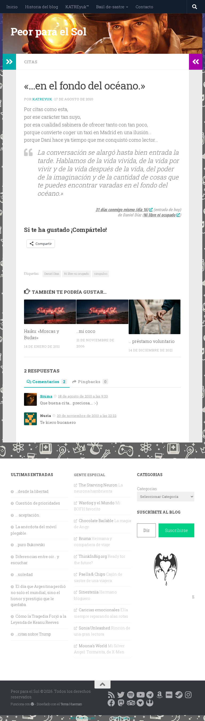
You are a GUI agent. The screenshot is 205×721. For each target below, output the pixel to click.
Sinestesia (88, 592)
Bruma (46, 396)
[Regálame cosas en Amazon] (159, 695)
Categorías (147, 488)
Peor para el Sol (48, 31)
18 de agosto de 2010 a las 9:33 (83, 396)
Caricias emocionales (99, 609)
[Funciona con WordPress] (32, 704)
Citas (30, 61)
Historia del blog (41, 6)
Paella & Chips (92, 574)
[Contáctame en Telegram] (149, 695)
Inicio (12, 6)
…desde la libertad (32, 491)
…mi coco (85, 331)
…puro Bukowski (30, 544)
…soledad (24, 574)
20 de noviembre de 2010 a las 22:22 (86, 415)
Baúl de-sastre (110, 6)
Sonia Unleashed (94, 627)
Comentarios (48, 381)
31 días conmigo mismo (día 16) (122, 209)
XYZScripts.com (123, 718)
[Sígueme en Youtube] (140, 695)
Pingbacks (92, 381)
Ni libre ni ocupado (76, 274)
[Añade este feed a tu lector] (111, 695)
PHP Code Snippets (83, 718)
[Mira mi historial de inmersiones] (140, 703)
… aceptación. (27, 515)
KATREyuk (42, 99)
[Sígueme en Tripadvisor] (130, 703)
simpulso (100, 274)
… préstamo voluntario (152, 341)
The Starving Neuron (98, 485)
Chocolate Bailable (96, 520)
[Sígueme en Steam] (178, 695)
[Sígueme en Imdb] (169, 695)
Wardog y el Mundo (97, 502)
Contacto (144, 6)
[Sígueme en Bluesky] (121, 695)
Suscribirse (176, 530)
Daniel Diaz (51, 274)
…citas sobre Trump (33, 634)
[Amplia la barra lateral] (9, 62)
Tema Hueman (71, 704)
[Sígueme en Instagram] (188, 695)
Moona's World (93, 645)
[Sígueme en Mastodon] (121, 703)
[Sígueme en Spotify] (130, 695)
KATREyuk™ (77, 6)
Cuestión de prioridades (37, 503)
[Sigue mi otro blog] (149, 703)
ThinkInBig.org (93, 556)
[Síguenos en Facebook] (111, 703)
